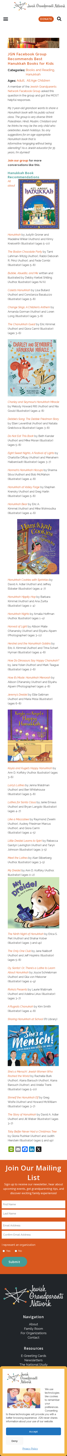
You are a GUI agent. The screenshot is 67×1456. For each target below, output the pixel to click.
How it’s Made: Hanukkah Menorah (29, 677)
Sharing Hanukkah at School (25, 1019)
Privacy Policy (30, 1448)
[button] (5, 19)
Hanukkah (33, 74)
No (20, 1250)
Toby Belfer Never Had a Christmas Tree (32, 1131)
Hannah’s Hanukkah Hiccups (25, 470)
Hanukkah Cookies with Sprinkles (28, 579)
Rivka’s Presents (17, 989)
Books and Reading (40, 70)
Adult (20, 80)
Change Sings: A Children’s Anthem (29, 307)
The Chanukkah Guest (21, 324)
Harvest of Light (17, 626)
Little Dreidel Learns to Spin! (25, 840)
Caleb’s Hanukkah (19, 290)
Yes (8, 1250)
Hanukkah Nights (18, 613)
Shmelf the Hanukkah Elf (23, 1097)
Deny (15, 1441)
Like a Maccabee (18, 819)
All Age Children (38, 80)
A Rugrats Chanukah (20, 1006)
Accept (33, 1431)
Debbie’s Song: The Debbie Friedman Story (33, 419)
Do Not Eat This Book (21, 436)
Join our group (18, 160)
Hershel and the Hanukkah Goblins (29, 643)
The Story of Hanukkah (22, 1114)
